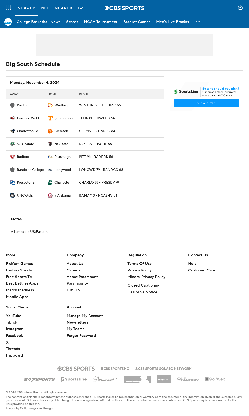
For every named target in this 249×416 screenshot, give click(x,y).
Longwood (62, 170)
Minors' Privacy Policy (146, 276)
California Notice (142, 292)
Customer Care (201, 270)
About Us (75, 263)
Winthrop (61, 105)
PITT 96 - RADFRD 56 (96, 157)
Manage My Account (85, 315)
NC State (61, 144)
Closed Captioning (143, 285)
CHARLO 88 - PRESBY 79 (99, 183)
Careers (73, 270)
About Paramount (82, 276)
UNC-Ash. (25, 195)
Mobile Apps (17, 296)
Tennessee (66, 118)
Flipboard (14, 355)
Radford (23, 157)
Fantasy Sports (19, 270)
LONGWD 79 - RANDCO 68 (101, 170)
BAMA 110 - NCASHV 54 (98, 195)
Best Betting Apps (22, 283)
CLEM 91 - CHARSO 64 (97, 131)
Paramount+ (77, 283)
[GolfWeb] (215, 379)
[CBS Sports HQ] (115, 368)
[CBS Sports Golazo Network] (163, 368)
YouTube (13, 315)
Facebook (14, 335)
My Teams (75, 328)
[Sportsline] (74, 378)
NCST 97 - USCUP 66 (95, 144)
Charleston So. (28, 131)
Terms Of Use (139, 263)
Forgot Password (81, 335)
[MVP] (164, 377)
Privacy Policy (139, 270)
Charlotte (61, 183)
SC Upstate (25, 144)
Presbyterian (26, 183)
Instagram (14, 328)
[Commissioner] (137, 377)
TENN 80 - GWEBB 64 (97, 118)
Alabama (64, 195)
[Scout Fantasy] (188, 379)
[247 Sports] (39, 378)
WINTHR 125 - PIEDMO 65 (100, 105)
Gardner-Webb (28, 118)
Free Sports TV (19, 276)
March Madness (20, 290)
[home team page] (50, 105)
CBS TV (73, 290)
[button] (9, 8)
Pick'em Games (19, 263)
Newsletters (77, 322)
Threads (13, 348)
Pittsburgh (62, 157)
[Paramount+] (105, 378)
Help (192, 263)
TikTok (11, 322)
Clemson (61, 131)
